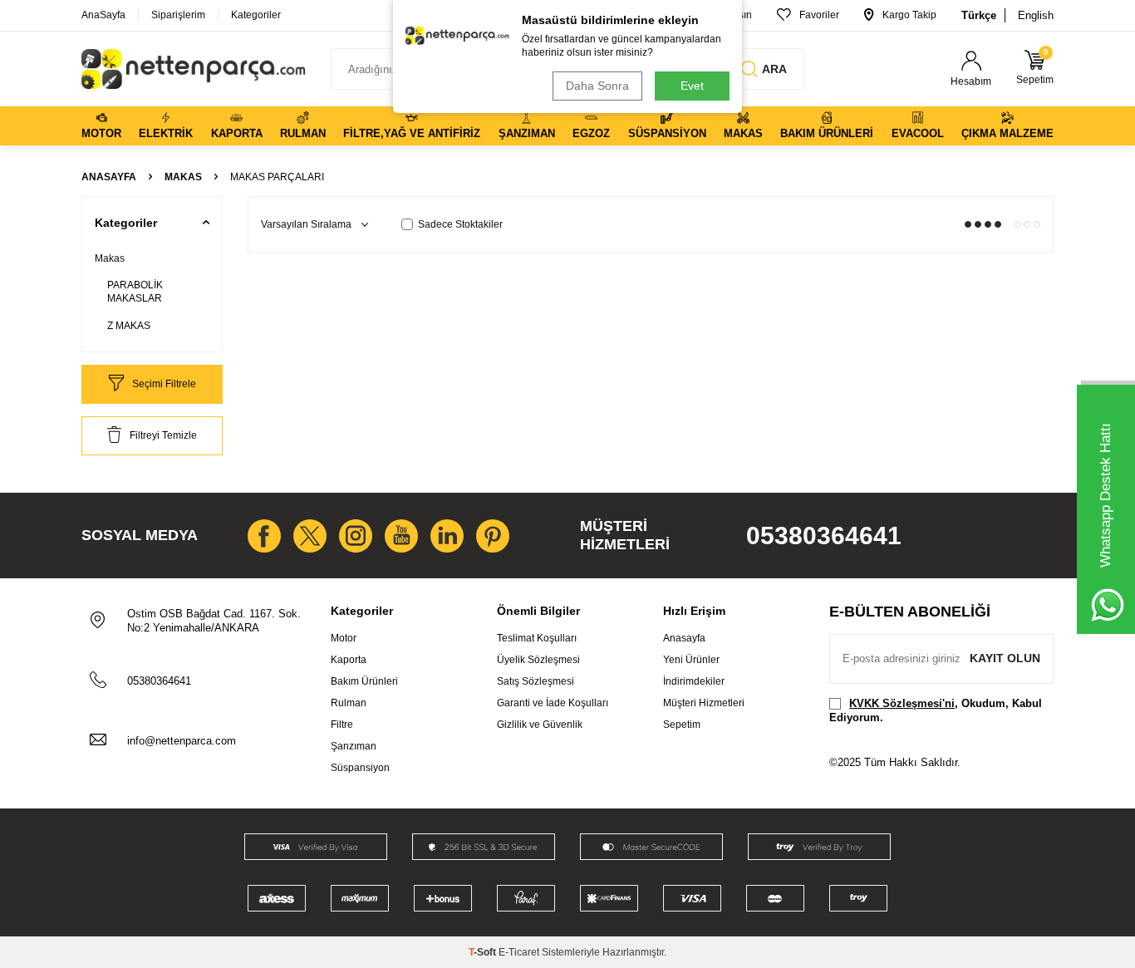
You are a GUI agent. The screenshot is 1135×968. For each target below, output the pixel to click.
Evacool (918, 133)
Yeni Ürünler (691, 660)
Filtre (342, 724)
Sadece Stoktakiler (460, 224)
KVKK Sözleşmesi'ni (902, 703)
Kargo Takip (909, 15)
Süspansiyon (667, 133)
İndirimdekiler (694, 681)
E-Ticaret (519, 952)
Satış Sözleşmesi (535, 681)
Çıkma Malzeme (1007, 133)
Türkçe (978, 15)
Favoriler (819, 15)
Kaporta (237, 133)
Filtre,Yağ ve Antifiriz (411, 133)
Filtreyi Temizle (163, 435)
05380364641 (824, 535)
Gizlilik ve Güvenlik (539, 724)
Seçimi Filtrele (164, 384)
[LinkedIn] (447, 536)
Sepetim (681, 724)
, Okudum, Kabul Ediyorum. (935, 710)
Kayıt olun (1005, 658)
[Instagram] (355, 536)
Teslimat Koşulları (537, 638)
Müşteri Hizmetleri (703, 703)
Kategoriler (256, 15)
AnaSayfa (103, 15)
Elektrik (166, 133)
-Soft (484, 952)
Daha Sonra (597, 85)
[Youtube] (401, 536)
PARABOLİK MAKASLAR (135, 291)
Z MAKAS (128, 326)
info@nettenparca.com (181, 741)
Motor (101, 133)
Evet (692, 85)
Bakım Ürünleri (826, 133)
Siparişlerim (178, 15)
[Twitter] (310, 536)
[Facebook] (264, 536)
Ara (774, 69)
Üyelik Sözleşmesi (538, 660)
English (1036, 15)
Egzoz (591, 133)
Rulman (303, 133)
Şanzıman (527, 133)
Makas (743, 133)
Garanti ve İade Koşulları (552, 703)
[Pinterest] (492, 536)
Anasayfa (108, 177)
